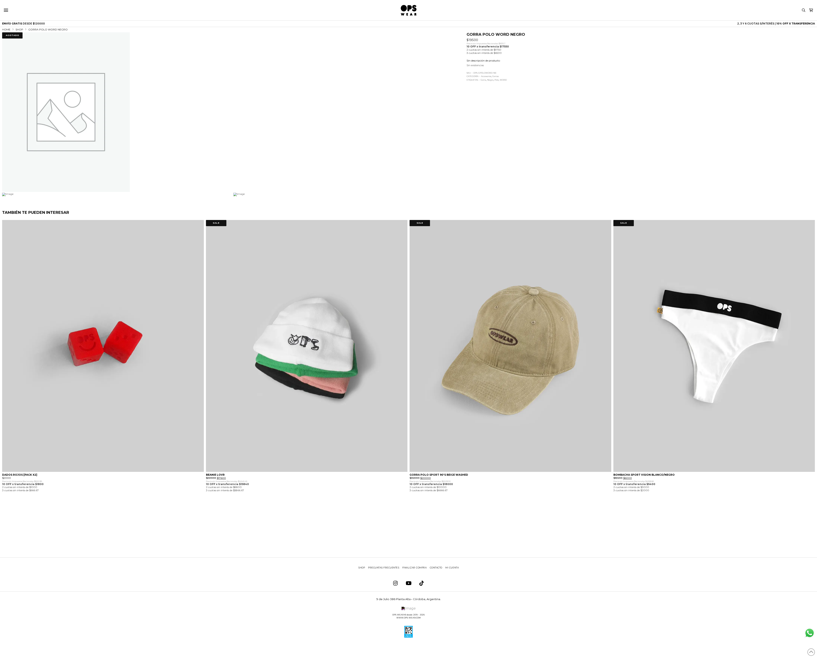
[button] (6, 10)
